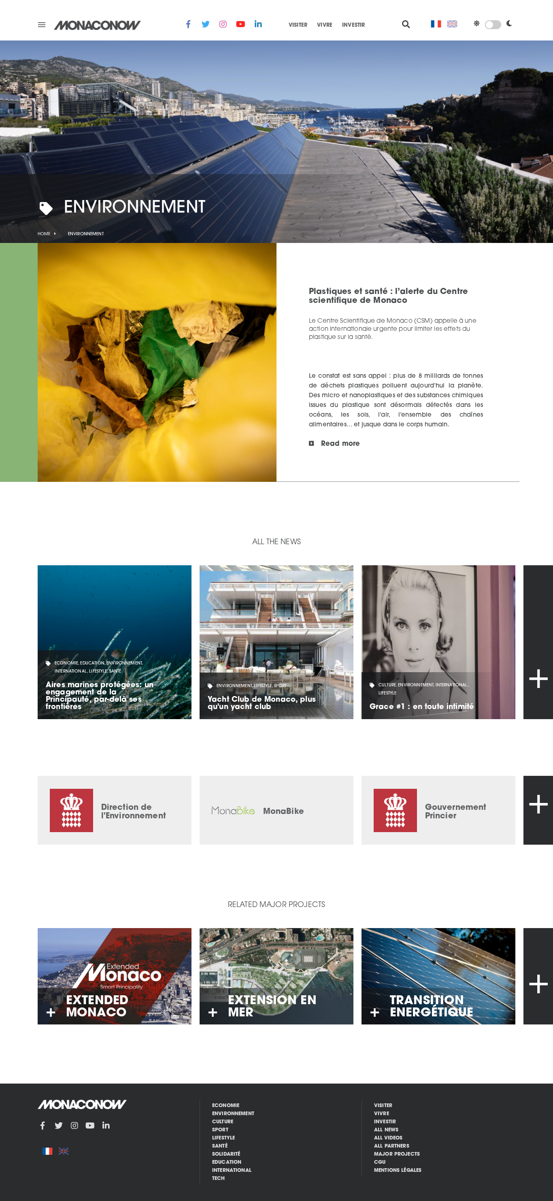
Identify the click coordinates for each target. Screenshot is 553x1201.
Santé (220, 1146)
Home (44, 234)
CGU (379, 1162)
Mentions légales (397, 1170)
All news (386, 1130)
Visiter (298, 25)
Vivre (324, 25)
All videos (388, 1138)
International (231, 1170)
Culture (222, 1122)
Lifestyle (223, 1138)
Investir (353, 25)
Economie (225, 1105)
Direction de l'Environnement (133, 812)
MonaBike (283, 812)
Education (226, 1162)
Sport (220, 1130)
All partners (391, 1146)
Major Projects (397, 1154)
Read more (340, 444)
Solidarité (226, 1154)
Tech (218, 1178)
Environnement (233, 1114)
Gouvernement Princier (456, 812)
